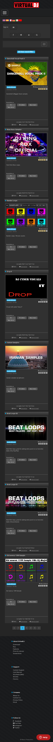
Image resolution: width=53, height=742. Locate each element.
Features (16, 649)
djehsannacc (44, 370)
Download (16, 644)
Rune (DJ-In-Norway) (41, 87)
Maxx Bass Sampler (14, 129)
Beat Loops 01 (12, 484)
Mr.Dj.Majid (44, 228)
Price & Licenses (18, 651)
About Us (16, 695)
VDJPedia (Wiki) (18, 674)
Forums (15, 679)
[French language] (10, 20)
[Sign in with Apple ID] (28, 35)
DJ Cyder (45, 300)
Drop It (9, 271)
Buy (14, 647)
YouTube (18, 723)
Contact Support (18, 670)
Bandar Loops (12, 201)
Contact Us (17, 698)
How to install (35, 124)
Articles (15, 677)
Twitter (17, 728)
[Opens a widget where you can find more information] (43, 737)
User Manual (17, 672)
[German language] (13, 20)
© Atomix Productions (26, 739)
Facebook (17, 721)
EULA (15, 702)
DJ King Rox (44, 158)
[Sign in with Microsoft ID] (21, 35)
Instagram (18, 725)
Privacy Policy (18, 700)
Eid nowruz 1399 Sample (16, 555)
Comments (24, 124)
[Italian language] (17, 20)
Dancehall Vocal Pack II (16, 59)
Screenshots (17, 653)
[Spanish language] (7, 20)
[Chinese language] (20, 20)
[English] (4, 20)
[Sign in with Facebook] (13, 35)
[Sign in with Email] (13, 27)
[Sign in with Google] (36, 35)
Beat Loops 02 (12, 413)
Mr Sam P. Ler (43, 441)
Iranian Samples (13, 343)
